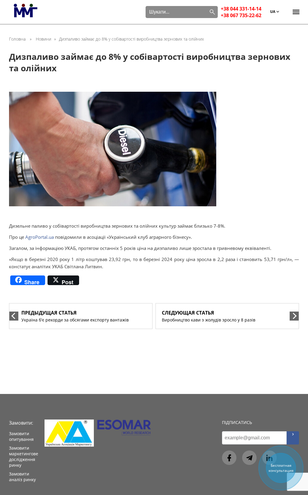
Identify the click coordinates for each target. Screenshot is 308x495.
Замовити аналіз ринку (22, 476)
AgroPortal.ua (39, 237)
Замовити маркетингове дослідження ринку (23, 456)
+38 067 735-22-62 (241, 15)
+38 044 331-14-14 (241, 8)
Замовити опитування (21, 436)
